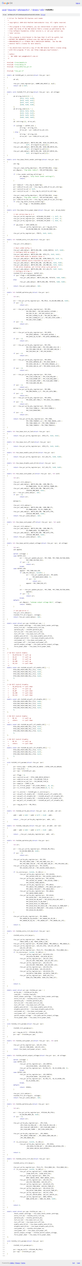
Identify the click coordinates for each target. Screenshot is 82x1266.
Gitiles (12, 1263)
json (78, 1263)
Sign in (78, 3)
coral (4, 10)
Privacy (17, 1263)
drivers (35, 10)
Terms (23, 1263)
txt (73, 1263)
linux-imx (12, 10)
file (43, 15)
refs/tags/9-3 (23, 10)
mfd (42, 10)
